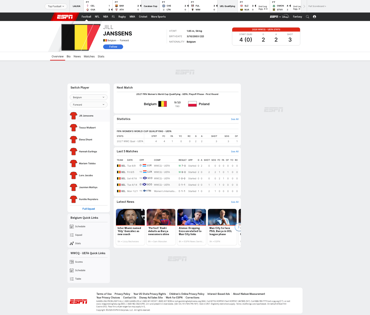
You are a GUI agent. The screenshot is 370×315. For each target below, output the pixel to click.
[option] (130, 227)
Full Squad (88, 208)
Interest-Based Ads (219, 294)
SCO (149, 178)
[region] (191, 139)
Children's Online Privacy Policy (186, 294)
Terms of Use (104, 294)
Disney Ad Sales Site (151, 297)
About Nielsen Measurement (249, 294)
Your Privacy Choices (108, 297)
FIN (149, 190)
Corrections (192, 297)
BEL (123, 165)
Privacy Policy (122, 294)
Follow (113, 46)
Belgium (112, 40)
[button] (307, 16)
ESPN (65, 17)
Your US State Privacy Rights (149, 294)
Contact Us (129, 297)
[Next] (304, 6)
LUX (149, 165)
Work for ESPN (174, 297)
